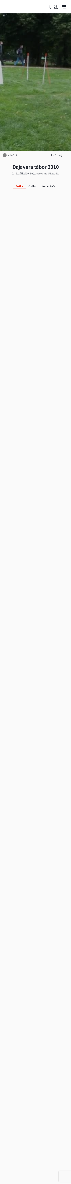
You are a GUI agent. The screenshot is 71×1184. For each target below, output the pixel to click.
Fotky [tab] (19, 186)
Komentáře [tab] (48, 186)
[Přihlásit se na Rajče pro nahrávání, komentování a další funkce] (56, 7)
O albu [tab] (32, 186)
